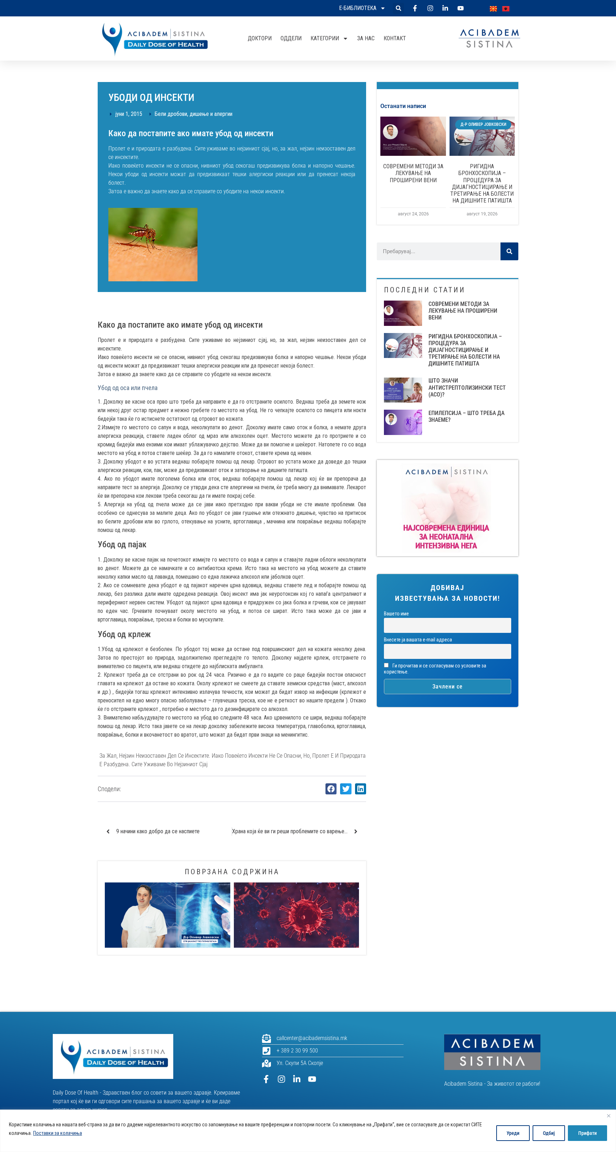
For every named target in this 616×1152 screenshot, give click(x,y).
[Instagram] (281, 1079)
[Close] (608, 1115)
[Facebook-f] (266, 1079)
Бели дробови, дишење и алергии (193, 114)
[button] (398, 8)
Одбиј (549, 1133)
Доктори (260, 38)
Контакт (395, 38)
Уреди (513, 1133)
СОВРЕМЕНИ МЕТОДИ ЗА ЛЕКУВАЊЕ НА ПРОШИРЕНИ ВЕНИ (413, 173)
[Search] (509, 251)
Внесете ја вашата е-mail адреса (418, 640)
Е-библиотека (357, 8)
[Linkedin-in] (297, 1079)
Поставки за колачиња (57, 1133)
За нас (366, 38)
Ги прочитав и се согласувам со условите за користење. (435, 669)
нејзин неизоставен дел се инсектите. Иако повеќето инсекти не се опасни (210, 755)
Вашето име (396, 614)
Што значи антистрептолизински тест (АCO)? (467, 387)
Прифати (587, 1133)
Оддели (291, 38)
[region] (308, 1131)
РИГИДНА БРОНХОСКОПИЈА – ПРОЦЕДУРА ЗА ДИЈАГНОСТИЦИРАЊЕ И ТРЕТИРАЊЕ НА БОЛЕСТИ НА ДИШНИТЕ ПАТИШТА (482, 183)
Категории (324, 38)
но (306, 755)
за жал (108, 755)
